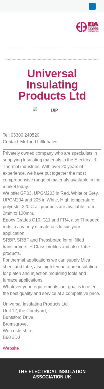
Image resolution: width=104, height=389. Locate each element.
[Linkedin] (92, 6)
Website (11, 348)
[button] (52, 51)
